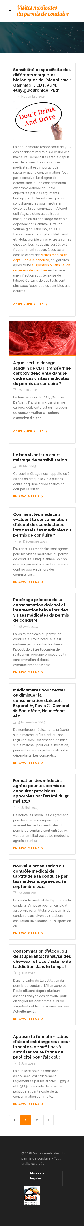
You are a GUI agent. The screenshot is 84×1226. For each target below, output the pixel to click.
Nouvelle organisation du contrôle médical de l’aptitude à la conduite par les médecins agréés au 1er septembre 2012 (40, 876)
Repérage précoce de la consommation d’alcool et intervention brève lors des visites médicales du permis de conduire (41, 610)
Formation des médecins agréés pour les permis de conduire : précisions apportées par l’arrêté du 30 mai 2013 (41, 790)
